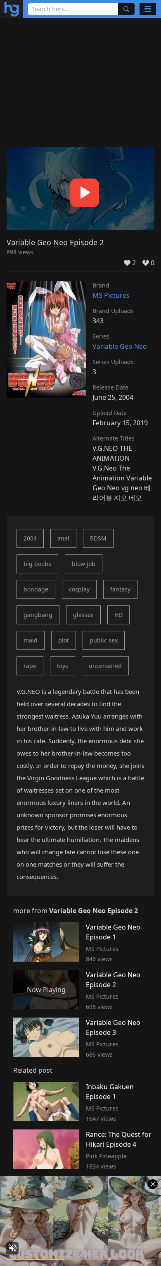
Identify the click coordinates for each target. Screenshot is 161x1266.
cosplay (79, 589)
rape (30, 666)
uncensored (105, 666)
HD (118, 615)
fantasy (120, 589)
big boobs (37, 564)
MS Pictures (111, 295)
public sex (104, 640)
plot (63, 640)
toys (62, 666)
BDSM (98, 538)
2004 (30, 538)
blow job (83, 564)
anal (63, 538)
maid (31, 640)
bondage (36, 589)
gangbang (38, 615)
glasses (83, 615)
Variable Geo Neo (119, 346)
